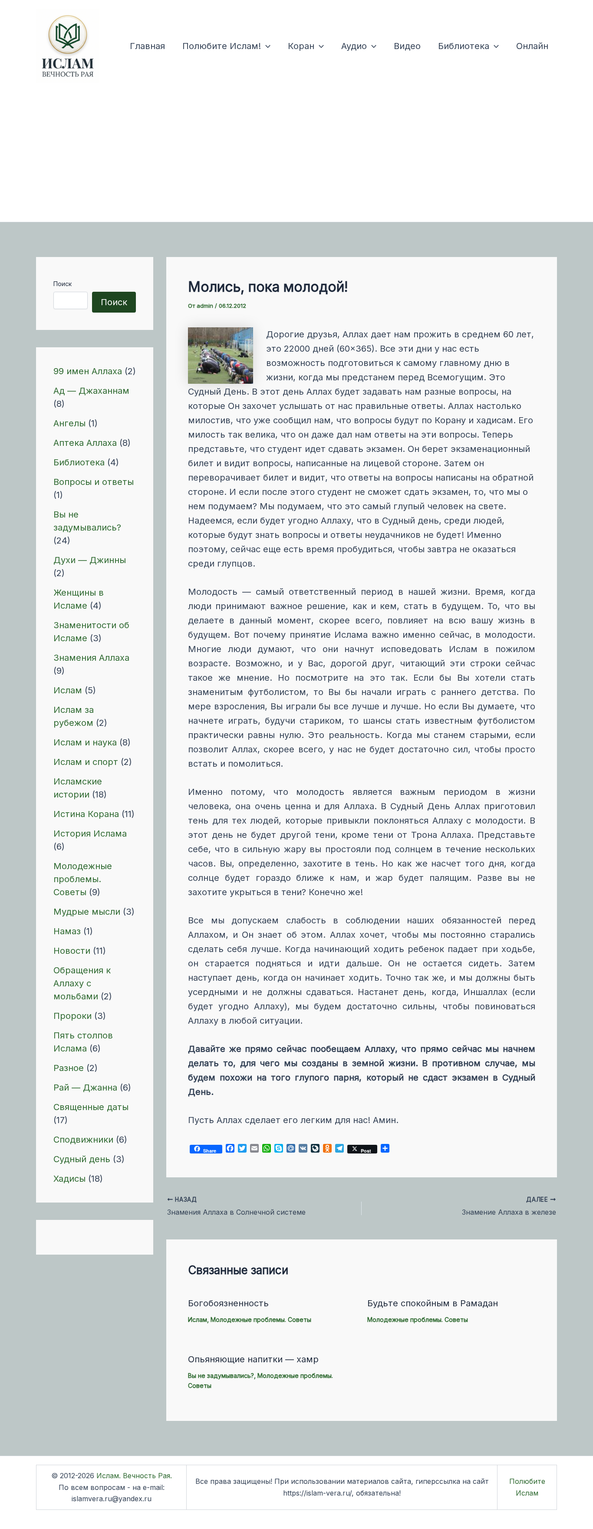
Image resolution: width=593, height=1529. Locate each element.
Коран (301, 46)
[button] (265, 46)
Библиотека (463, 46)
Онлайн (532, 46)
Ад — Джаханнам (91, 391)
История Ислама (90, 833)
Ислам (67, 690)
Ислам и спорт (85, 762)
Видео (407, 46)
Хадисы (69, 1178)
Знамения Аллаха (91, 657)
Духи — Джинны (89, 560)
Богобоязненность (228, 1303)
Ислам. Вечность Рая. (134, 1475)
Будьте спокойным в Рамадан (432, 1303)
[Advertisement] (296, 156)
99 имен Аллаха (87, 371)
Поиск (62, 283)
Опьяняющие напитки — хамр (253, 1359)
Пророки (72, 1016)
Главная (147, 46)
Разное (68, 1068)
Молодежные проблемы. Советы (82, 879)
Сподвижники (83, 1139)
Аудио (354, 46)
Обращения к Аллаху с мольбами (82, 983)
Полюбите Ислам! (221, 46)
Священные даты (90, 1107)
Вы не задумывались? (221, 1375)
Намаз (67, 931)
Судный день (81, 1159)
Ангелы (69, 423)
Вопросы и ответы (93, 482)
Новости (71, 951)
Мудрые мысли (86, 911)
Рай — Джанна (85, 1087)
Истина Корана (86, 814)
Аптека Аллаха (85, 443)
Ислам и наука (85, 742)
